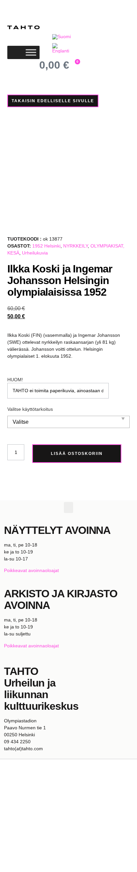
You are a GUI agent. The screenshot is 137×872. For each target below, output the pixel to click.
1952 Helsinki (46, 246)
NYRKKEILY (75, 246)
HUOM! (15, 379)
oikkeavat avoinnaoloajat (33, 570)
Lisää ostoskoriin (77, 453)
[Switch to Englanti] (62, 48)
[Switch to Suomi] (61, 36)
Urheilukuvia (35, 252)
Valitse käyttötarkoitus (30, 409)
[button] (68, 507)
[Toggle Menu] (31, 52)
